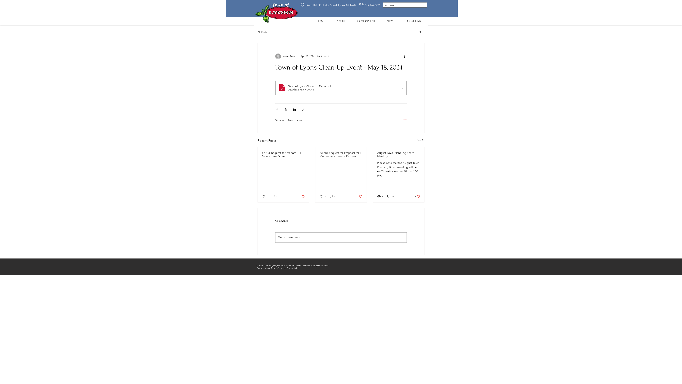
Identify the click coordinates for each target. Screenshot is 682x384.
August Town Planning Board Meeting (395, 154)
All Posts (262, 32)
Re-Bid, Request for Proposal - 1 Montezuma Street (281, 154)
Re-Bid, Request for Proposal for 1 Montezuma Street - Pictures (340, 154)
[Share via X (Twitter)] (285, 109)
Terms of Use (276, 268)
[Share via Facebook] (277, 109)
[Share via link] (303, 109)
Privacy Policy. (293, 268)
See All (420, 140)
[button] (341, 21)
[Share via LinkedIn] (294, 109)
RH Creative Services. (301, 265)
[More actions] (404, 56)
